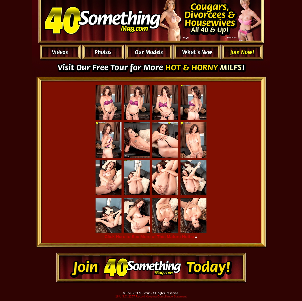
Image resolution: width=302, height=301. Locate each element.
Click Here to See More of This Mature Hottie (149, 236)
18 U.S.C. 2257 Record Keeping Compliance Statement (151, 296)
